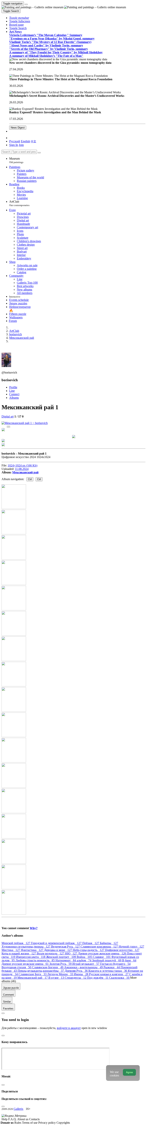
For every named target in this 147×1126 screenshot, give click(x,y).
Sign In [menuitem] (13, 145)
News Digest (18, 127)
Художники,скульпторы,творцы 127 (26, 946)
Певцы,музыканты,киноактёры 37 (41, 970)
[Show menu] (26, 4)
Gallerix (18, 1108)
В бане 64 (129, 960)
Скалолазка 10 (119, 977)
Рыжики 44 (112, 967)
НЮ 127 (71, 953)
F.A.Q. (12, 1119)
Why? (34, 928)
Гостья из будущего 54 (115, 963)
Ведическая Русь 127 (66, 946)
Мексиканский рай (25, 472)
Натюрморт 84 (66, 960)
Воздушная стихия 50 (17, 967)
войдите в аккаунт (69, 1028)
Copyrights (63, 1122)
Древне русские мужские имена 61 (25, 963)
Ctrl (30, 479)
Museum (16, 160)
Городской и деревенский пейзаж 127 (56, 943)
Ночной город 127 (131, 946)
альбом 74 (84, 960)
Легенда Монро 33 (60, 974)
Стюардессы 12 (76, 977)
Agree (129, 1072)
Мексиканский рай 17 (32, 977)
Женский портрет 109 (61, 957)
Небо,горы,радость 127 (89, 950)
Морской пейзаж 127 (16, 943)
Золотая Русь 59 (60, 963)
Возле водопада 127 (51, 953)
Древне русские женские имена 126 (102, 953)
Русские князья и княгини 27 (109, 974)
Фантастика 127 (32, 950)
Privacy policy (47, 1122)
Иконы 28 (81, 974)
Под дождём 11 (98, 977)
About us (23, 1119)
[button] (19, 17)
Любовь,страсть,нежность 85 (36, 960)
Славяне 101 (102, 957)
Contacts (34, 1119)
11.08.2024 (22, 469)
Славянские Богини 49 (48, 967)
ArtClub (19, 203)
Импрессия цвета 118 (31, 957)
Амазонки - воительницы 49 (84, 967)
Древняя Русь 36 (76, 970)
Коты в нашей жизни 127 (19, 953)
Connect (14, 394)
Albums (14, 397)
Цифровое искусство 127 (122, 950)
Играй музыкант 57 (86, 963)
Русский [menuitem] (14, 141)
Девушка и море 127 (58, 950)
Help (5, 1119)
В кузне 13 (56, 977)
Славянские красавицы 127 (100, 946)
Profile (13, 387)
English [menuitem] (25, 141)
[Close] (39, 152)
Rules (18, 1122)
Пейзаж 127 (91, 943)
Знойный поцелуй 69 (107, 960)
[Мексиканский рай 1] (25, 423)
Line (12, 390)
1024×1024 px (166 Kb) (22, 465)
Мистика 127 (11, 950)
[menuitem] (33, 141)
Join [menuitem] (21, 145)
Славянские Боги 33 (33, 974)
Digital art (8, 416)
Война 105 (85, 957)
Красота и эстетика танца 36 (108, 970)
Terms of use (30, 1122)
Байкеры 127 (109, 943)
